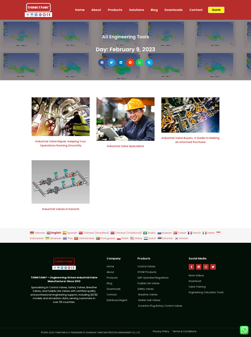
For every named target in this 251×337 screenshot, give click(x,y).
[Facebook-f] (191, 267)
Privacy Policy (161, 331)
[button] (102, 62)
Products (115, 10)
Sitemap (112, 308)
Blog (154, 10)
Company (114, 258)
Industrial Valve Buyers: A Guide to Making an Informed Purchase (190, 140)
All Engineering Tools (125, 37)
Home (80, 10)
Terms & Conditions (184, 331)
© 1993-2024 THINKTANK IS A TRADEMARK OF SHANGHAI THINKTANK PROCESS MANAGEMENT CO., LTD (90, 332)
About (96, 10)
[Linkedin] (198, 267)
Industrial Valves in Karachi (60, 209)
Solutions (136, 10)
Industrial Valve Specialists (125, 146)
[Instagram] (206, 267)
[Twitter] (213, 267)
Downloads (174, 10)
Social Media (197, 258)
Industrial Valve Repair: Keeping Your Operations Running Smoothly (60, 143)
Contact (196, 10)
